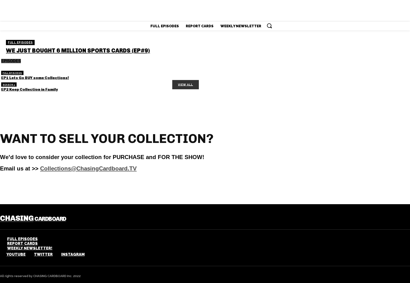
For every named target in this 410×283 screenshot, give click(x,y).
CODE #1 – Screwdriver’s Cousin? (35, 98)
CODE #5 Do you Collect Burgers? (174, 112)
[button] (269, 25)
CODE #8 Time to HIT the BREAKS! (174, 126)
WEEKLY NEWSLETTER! (29, 248)
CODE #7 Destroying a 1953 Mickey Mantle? (44, 126)
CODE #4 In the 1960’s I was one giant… (41, 112)
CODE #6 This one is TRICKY (29, 119)
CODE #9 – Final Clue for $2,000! (33, 130)
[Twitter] (29, 255)
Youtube (16, 254)
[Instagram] (56, 255)
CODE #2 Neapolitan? (163, 98)
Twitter (43, 254)
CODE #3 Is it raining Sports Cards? (37, 105)
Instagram (73, 254)
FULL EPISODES (20, 42)
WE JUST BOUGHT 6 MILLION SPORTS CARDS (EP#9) (78, 50)
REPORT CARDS (22, 243)
